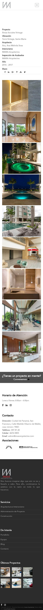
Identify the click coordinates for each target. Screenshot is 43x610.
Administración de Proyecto (13, 511)
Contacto (5, 548)
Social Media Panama (9, 609)
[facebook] (2, 405)
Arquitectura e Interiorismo (12, 506)
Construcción (6, 516)
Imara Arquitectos (29, 607)
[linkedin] (7, 405)
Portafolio (5, 535)
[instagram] (11, 405)
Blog (3, 544)
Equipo (4, 539)
